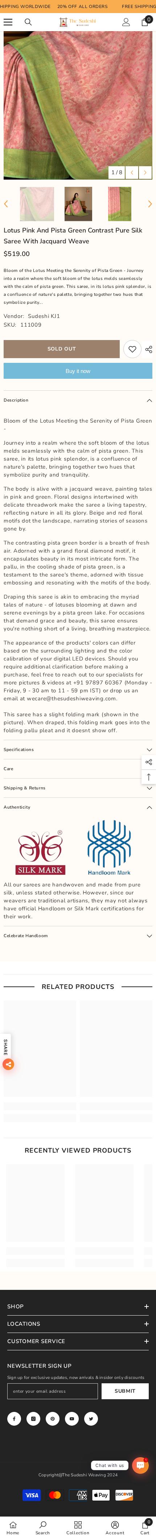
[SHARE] (146, 349)
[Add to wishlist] (132, 349)
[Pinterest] (52, 1419)
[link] (40, 1106)
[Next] (145, 172)
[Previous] (132, 172)
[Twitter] (91, 1419)
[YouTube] (72, 1419)
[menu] (8, 22)
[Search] (28, 22)
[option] (78, 105)
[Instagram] (33, 1419)
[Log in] (126, 22)
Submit (125, 1391)
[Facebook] (14, 1419)
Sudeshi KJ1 (44, 316)
